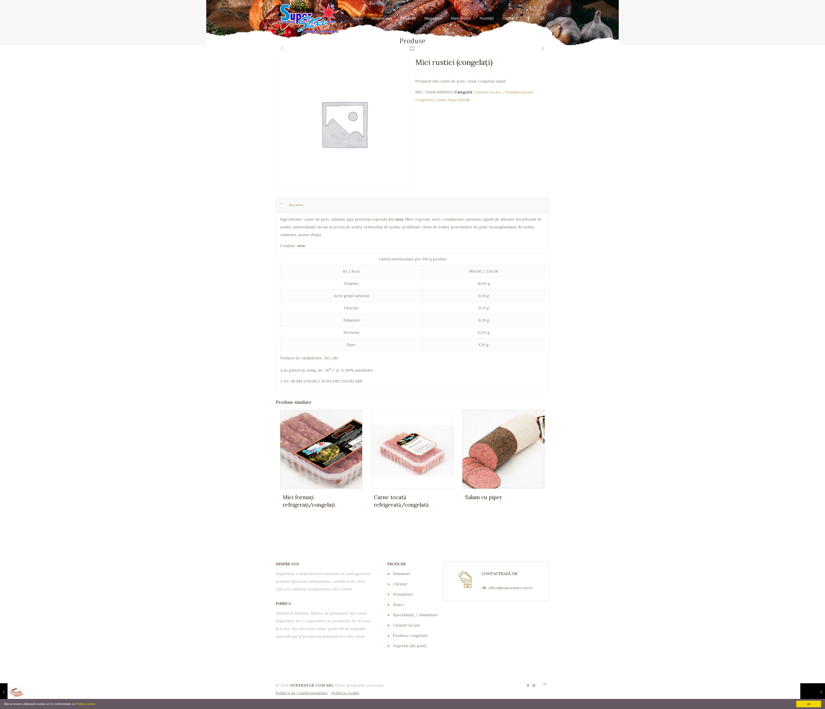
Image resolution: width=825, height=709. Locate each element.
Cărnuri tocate (406, 625)
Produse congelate (410, 635)
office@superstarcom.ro (510, 587)
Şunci (398, 604)
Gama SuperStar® (453, 99)
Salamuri (401, 573)
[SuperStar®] (309, 18)
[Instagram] (534, 685)
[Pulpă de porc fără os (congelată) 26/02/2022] (812, 691)
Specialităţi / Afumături (415, 614)
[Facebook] (528, 685)
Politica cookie (85, 704)
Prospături (403, 594)
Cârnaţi (400, 583)
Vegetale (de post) (409, 645)
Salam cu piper (483, 497)
